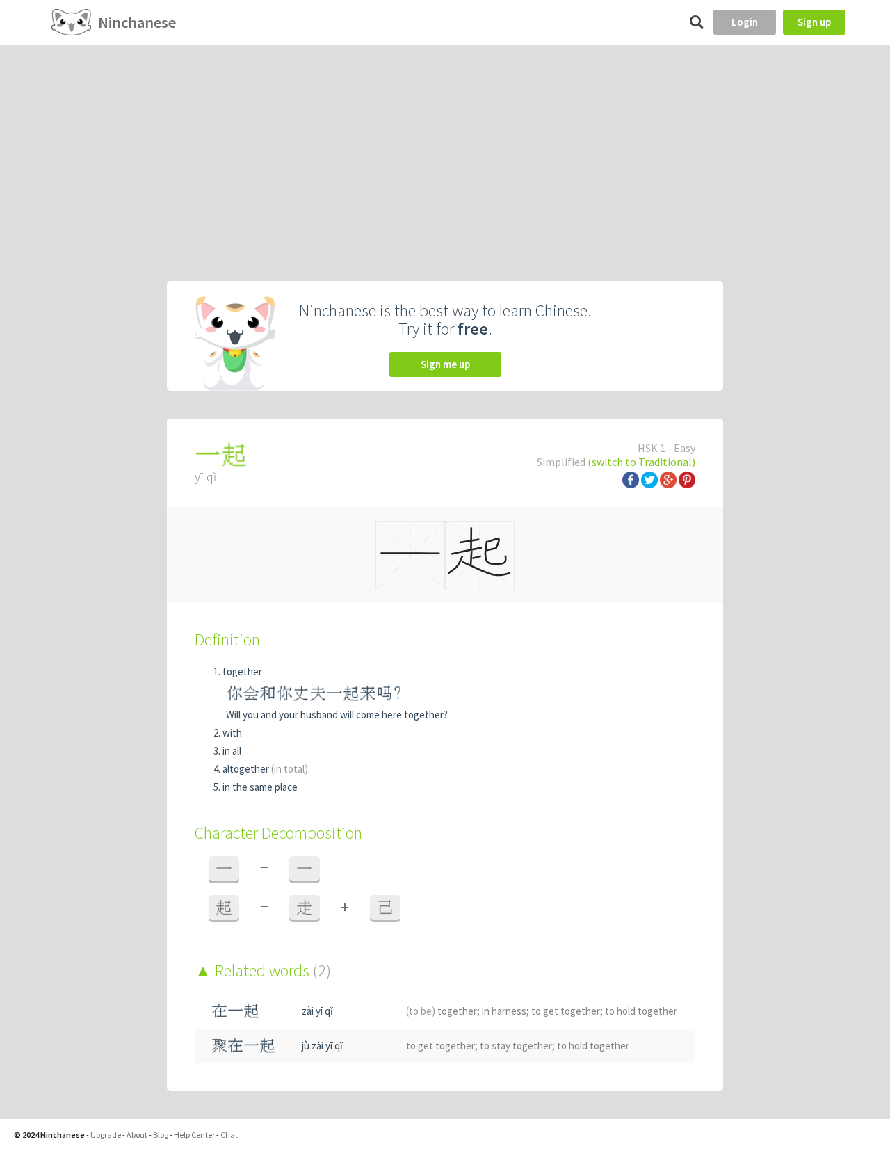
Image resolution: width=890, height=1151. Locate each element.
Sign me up (445, 364)
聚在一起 (243, 1046)
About (137, 1134)
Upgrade (105, 1134)
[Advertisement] (445, 148)
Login (744, 22)
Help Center (194, 1134)
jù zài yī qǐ (322, 1045)
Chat (229, 1134)
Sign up (814, 22)
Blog (160, 1134)
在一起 (235, 1011)
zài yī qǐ (317, 1010)
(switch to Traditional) (641, 462)
